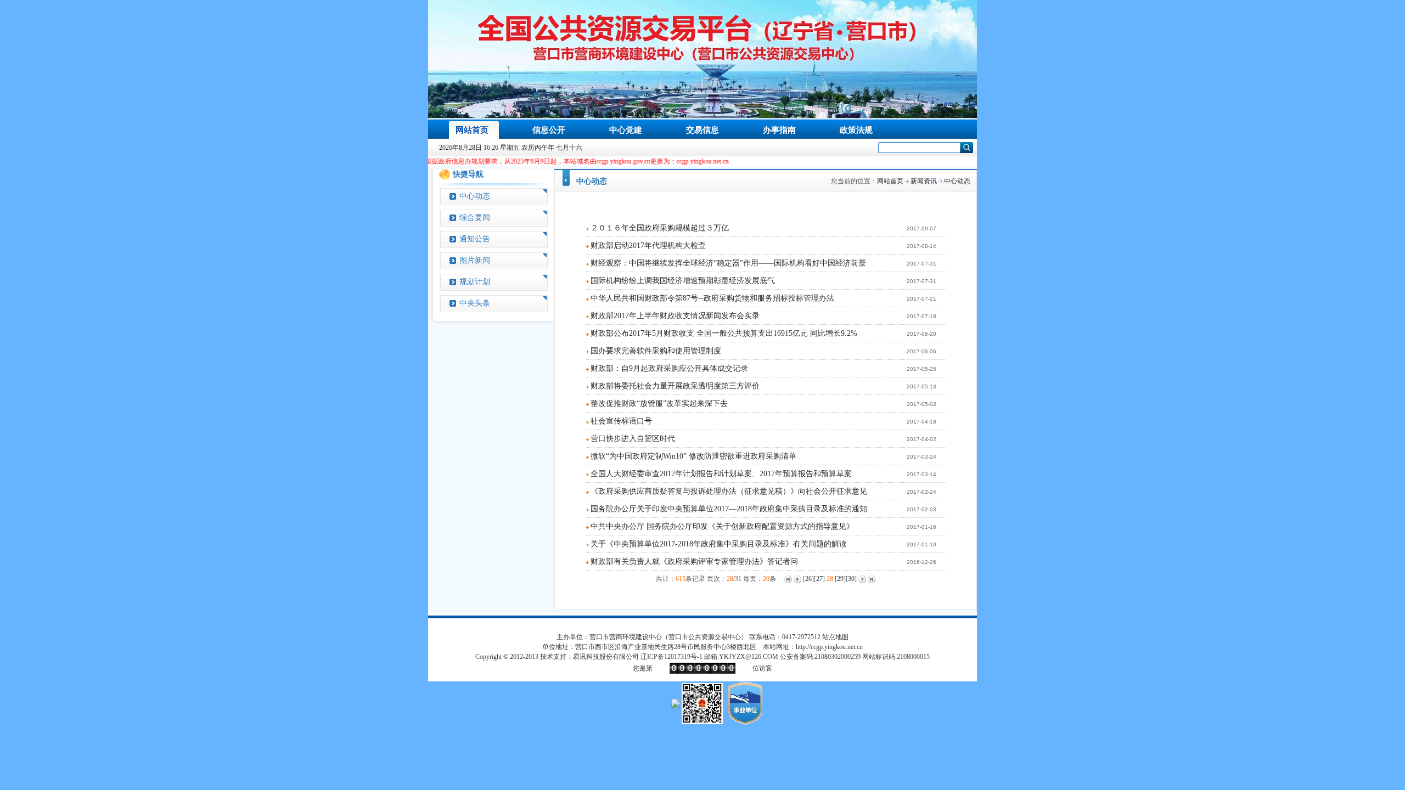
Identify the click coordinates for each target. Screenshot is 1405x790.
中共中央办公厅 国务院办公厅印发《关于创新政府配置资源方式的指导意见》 (722, 526)
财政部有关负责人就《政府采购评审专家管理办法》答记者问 (694, 561)
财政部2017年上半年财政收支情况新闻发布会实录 (675, 316)
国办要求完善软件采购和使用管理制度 (656, 351)
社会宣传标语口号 (621, 421)
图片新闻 (474, 260)
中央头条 (474, 303)
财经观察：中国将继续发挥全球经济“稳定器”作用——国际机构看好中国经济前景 (728, 263)
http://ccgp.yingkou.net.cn (829, 647)
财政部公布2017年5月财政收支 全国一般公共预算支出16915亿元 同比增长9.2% (724, 333)
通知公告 (474, 239)
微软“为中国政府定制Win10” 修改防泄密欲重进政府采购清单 (693, 456)
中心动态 (474, 196)
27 (819, 579)
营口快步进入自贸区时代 (633, 439)
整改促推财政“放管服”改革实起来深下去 (659, 403)
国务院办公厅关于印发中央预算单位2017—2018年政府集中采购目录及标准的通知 (729, 509)
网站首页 (890, 181)
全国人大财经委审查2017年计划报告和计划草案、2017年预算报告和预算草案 (721, 474)
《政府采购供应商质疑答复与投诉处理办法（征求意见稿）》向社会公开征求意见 (729, 491)
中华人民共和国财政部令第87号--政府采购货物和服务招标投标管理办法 (712, 298)
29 (840, 579)
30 (851, 579)
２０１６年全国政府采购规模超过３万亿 (660, 228)
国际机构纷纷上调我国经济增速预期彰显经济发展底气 (683, 280)
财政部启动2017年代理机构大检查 (648, 245)
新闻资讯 (924, 181)
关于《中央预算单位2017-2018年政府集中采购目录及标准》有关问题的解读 (719, 544)
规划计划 (474, 282)
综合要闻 (474, 217)
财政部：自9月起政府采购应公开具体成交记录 (669, 368)
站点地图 (835, 637)
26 (808, 579)
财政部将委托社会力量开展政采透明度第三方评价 (675, 386)
